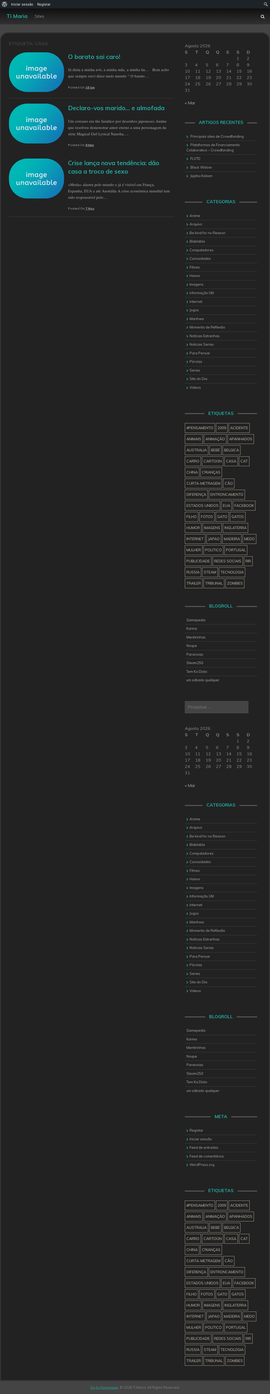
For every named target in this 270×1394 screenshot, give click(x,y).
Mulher (193, 550)
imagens (212, 527)
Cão (229, 483)
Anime (195, 216)
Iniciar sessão (201, 1139)
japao (214, 538)
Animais (193, 439)
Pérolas (196, 361)
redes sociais (227, 561)
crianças (211, 472)
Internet (196, 301)
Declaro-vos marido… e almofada (116, 108)
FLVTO (195, 158)
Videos (195, 387)
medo (249, 538)
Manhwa (197, 319)
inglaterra (235, 527)
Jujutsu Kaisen (201, 176)
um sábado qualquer (202, 680)
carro (192, 461)
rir (248, 561)
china (192, 472)
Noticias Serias (202, 344)
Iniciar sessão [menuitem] (22, 4)
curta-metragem (203, 483)
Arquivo (196, 224)
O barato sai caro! (94, 57)
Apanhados (240, 439)
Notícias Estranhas (205, 336)
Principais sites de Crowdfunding (217, 136)
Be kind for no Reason (207, 233)
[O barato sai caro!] (36, 90)
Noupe (191, 645)
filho (191, 516)
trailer (193, 583)
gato (222, 516)
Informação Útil (202, 293)
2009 (222, 427)
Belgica (231, 450)
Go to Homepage (104, 1387)
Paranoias (194, 654)
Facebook (244, 505)
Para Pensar (200, 353)
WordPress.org (202, 1165)
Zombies (235, 583)
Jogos (194, 310)
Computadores (202, 250)
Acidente (239, 427)
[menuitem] (4, 4)
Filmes (195, 267)
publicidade (198, 561)
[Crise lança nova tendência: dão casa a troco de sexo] (36, 197)
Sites (39, 16)
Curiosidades (200, 258)
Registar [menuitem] (44, 4)
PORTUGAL (236, 550)
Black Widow (201, 167)
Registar (196, 1130)
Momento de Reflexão (207, 327)
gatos (238, 516)
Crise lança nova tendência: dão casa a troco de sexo (113, 167)
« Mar (190, 102)
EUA (226, 505)
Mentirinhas (196, 637)
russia (193, 572)
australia (196, 450)
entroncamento (226, 494)
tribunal (214, 583)
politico (213, 550)
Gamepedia (195, 620)
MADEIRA (232, 538)
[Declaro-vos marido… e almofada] (36, 142)
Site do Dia (198, 379)
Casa (231, 461)
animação (215, 439)
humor (193, 527)
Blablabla (197, 241)
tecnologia (232, 572)
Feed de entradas (204, 1147)
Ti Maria (17, 16)
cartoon (213, 461)
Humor (195, 276)
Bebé (215, 450)
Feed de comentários (207, 1156)
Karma (191, 628)
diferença (196, 494)
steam (210, 572)
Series (195, 370)
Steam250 (194, 663)
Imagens (197, 284)
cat (244, 461)
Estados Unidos (202, 505)
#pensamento (199, 427)
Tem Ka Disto (196, 671)
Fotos (207, 516)
